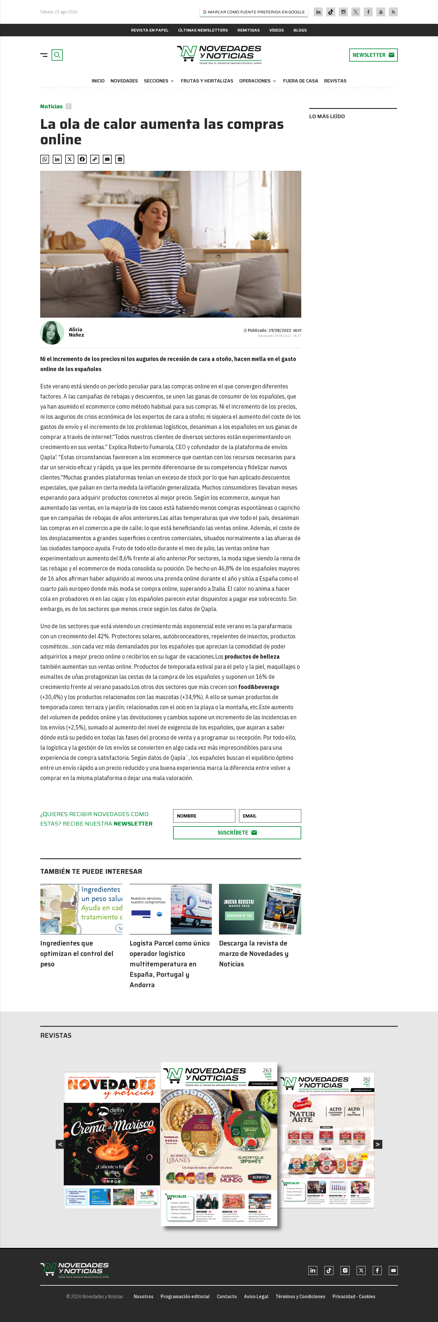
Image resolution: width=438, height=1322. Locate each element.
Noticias (51, 106)
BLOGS (300, 30)
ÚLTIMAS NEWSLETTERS (203, 30)
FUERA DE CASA (300, 81)
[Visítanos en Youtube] (381, 12)
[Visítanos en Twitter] (355, 12)
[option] (219, 1144)
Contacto (227, 1296)
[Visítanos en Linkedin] (318, 12)
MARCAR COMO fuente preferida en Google (256, 12)
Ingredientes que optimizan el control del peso (77, 953)
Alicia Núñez (76, 332)
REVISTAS (335, 81)
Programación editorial (185, 1296)
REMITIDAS (248, 30)
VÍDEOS (276, 30)
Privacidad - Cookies (354, 1296)
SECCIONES (159, 81)
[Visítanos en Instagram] (343, 12)
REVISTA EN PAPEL (150, 30)
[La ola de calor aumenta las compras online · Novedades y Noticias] (219, 55)
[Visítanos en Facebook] (368, 12)
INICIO (98, 81)
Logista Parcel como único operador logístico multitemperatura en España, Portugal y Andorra (170, 964)
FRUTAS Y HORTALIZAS (207, 81)
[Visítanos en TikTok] (330, 12)
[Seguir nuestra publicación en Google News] (119, 159)
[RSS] (393, 12)
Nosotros (143, 1296)
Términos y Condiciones (300, 1296)
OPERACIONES (258, 81)
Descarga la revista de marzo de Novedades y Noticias (254, 953)
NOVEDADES (124, 81)
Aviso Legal (256, 1296)
